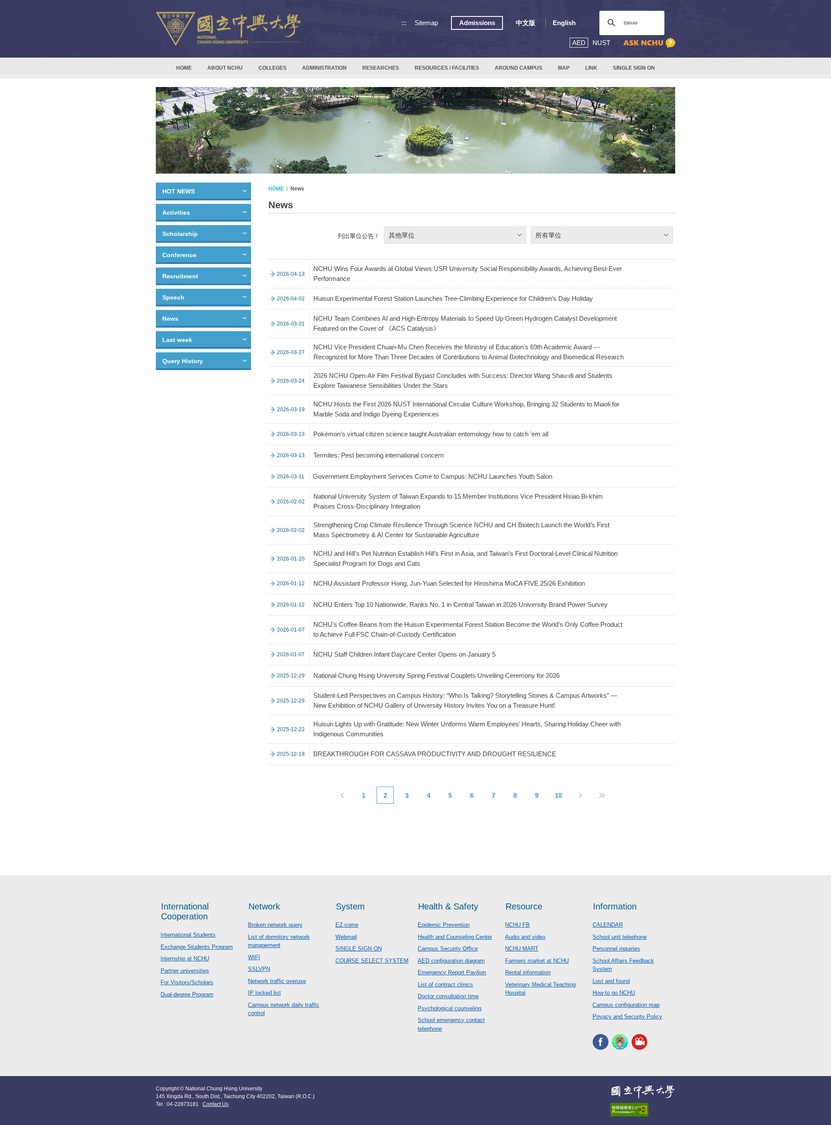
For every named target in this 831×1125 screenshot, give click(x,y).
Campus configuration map (626, 1005)
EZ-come (346, 925)
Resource (524, 906)
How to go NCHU (614, 993)
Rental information (528, 972)
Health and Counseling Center (455, 937)
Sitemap (426, 22)
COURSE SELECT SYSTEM (372, 960)
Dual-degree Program (187, 994)
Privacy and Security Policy (627, 1016)
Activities (176, 212)
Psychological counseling (449, 1008)
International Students (188, 935)
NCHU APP (620, 1042)
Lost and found (611, 981)
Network (264, 906)
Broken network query (275, 925)
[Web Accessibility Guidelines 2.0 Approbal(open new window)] (642, 1109)
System (350, 906)
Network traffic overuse (277, 981)
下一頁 (580, 795)
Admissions (477, 22)
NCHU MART (521, 948)
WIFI (254, 957)
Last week (177, 339)
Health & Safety (448, 906)
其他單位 (402, 235)
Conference (179, 254)
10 (558, 795)
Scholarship (180, 233)
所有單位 (548, 235)
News (170, 318)
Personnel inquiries (616, 948)
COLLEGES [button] (272, 68)
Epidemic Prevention (444, 925)
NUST (601, 42)
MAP (564, 68)
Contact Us (216, 1104)
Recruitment (180, 276)
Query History (182, 361)
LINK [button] (591, 68)
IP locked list (264, 993)
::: (403, 22)
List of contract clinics (445, 984)
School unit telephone (620, 937)
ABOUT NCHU (225, 68)
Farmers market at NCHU (537, 960)
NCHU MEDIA (639, 1042)
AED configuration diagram (451, 960)
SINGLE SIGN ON (634, 68)
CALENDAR (608, 925)
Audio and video (525, 937)
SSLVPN (259, 969)
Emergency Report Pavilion (452, 972)
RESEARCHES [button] (380, 68)
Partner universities (185, 970)
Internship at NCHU (185, 958)
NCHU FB (517, 925)
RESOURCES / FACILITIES (447, 68)
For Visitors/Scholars (187, 982)
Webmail (346, 937)
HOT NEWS (178, 191)
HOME (184, 68)
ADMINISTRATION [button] (324, 68)
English (564, 22)
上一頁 (342, 795)
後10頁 (601, 795)
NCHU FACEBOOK (601, 1042)
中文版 (525, 22)
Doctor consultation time (448, 996)
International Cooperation (185, 911)
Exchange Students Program (197, 947)
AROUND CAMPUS (518, 68)
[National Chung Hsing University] (228, 29)
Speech (173, 297)
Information (615, 906)
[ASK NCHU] (649, 43)
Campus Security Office (448, 948)
